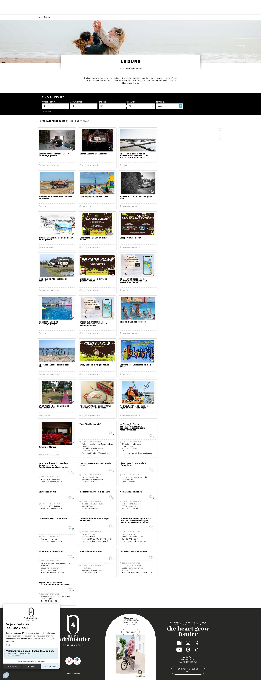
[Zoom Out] (220, 135)
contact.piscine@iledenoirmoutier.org (137, 453)
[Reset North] (220, 139)
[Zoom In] (220, 131)
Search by (160, 102)
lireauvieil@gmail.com (55, 572)
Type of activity (49, 102)
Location (131, 102)
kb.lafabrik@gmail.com (137, 541)
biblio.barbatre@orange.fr (97, 541)
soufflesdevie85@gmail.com (98, 453)
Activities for (76, 102)
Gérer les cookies (73, 674)
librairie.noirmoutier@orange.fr (140, 572)
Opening (102, 102)
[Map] (191, 181)
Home (40, 17)
